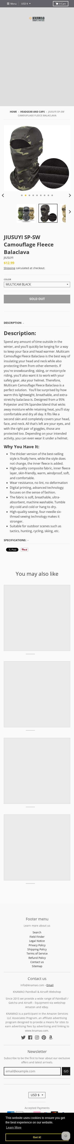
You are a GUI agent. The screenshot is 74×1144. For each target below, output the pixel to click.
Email (50, 985)
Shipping (9, 268)
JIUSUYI (8, 257)
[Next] (70, 195)
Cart (62, 3)
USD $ (24, 3)
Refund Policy (37, 958)
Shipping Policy (37, 949)
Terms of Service (37, 953)
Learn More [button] (13, 1127)
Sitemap (37, 966)
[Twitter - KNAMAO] (23, 1037)
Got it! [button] (37, 1137)
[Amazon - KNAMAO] (50, 1037)
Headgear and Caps (32, 111)
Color (7, 279)
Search (37, 932)
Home (13, 111)
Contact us (37, 962)
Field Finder (37, 936)
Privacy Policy (37, 945)
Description (12, 323)
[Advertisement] (37, 69)
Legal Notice (37, 941)
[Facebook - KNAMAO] (30, 1037)
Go (66, 1071)
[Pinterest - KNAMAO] (44, 1037)
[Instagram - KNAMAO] (37, 1037)
